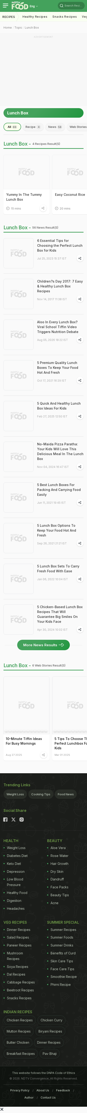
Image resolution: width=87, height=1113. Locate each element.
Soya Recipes (17, 967)
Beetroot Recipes (20, 990)
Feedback (63, 1090)
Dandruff (57, 879)
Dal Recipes (16, 974)
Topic (18, 27)
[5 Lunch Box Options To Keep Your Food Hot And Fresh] (18, 538)
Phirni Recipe (61, 984)
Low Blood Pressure (15, 882)
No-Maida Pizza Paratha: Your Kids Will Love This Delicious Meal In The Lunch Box (60, 451)
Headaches (16, 908)
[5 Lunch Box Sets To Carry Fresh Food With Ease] (18, 579)
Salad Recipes (18, 937)
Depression (16, 871)
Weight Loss (15, 794)
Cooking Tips (40, 794)
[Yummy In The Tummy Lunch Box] (26, 172)
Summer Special (63, 922)
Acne (54, 903)
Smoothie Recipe (64, 977)
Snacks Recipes (64, 16)
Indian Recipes (17, 1012)
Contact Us (48, 1097)
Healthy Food (17, 893)
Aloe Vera (58, 848)
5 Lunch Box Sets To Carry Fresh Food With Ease (58, 568)
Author (29, 1097)
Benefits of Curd (63, 953)
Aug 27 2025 (14, 754)
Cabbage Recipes (21, 982)
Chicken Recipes (20, 1020)
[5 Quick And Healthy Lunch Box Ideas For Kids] (18, 416)
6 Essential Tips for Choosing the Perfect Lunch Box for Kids (60, 245)
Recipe (33, 127)
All (12, 127)
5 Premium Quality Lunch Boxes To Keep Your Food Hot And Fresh (57, 367)
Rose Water (59, 856)
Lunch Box (32, 27)
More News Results (40, 645)
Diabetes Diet (17, 856)
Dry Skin (57, 871)
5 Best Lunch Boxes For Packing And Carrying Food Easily (59, 490)
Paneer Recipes (19, 945)
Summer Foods (62, 937)
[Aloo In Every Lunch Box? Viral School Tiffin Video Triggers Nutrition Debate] (18, 335)
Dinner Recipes (18, 930)
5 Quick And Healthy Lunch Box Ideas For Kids (59, 405)
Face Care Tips (62, 969)
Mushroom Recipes (15, 956)
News (54, 127)
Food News (66, 794)
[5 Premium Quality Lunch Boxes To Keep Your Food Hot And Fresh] (18, 375)
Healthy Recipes (35, 16)
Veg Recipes (15, 922)
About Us (42, 1090)
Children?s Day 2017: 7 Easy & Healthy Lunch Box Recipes (60, 286)
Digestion (14, 901)
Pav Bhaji (50, 1054)
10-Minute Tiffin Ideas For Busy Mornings (24, 741)
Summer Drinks (62, 945)
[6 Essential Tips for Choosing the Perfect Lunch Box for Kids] (18, 253)
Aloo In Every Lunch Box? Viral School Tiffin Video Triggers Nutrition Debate (57, 327)
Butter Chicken (18, 1042)
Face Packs (59, 887)
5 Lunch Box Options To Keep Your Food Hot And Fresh (56, 530)
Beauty (54, 840)
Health (10, 840)
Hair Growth (59, 864)
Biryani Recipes (50, 1031)
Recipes (8, 17)
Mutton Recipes (19, 1031)
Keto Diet (14, 864)
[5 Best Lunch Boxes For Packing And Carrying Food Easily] (18, 497)
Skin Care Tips (62, 961)
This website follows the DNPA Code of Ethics (43, 1073)
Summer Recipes (63, 930)
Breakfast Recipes (21, 1054)
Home (7, 27)
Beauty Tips (60, 895)
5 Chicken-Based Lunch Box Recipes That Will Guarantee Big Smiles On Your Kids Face (60, 614)
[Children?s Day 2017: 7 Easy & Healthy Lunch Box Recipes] (18, 294)
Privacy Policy (19, 1090)
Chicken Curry (51, 1020)
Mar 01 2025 (62, 754)
